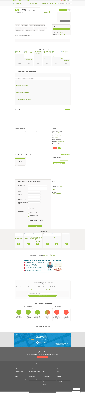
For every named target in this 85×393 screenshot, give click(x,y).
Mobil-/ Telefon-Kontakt (22, 199)
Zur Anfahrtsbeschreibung (57, 190)
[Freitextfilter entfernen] (69, 3)
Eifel (56, 141)
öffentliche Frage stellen (43, 295)
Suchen (71, 3)
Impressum (45, 368)
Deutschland (56, 137)
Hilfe (65, 0)
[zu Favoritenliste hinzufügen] (16, 13)
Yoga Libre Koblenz (56, 58)
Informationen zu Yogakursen (22, 85)
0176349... (57, 32)
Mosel (59, 141)
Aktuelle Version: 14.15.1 (51, 392)
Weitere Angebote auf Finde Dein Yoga (24, 99)
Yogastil (18, 82)
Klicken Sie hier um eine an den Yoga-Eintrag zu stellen (43, 289)
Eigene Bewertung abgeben (66, 154)
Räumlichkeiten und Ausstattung (22, 92)
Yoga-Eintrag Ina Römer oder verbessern (47, 318)
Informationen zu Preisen (34, 215)
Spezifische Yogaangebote (21, 89)
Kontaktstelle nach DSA (46, 376)
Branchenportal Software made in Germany (35, 392)
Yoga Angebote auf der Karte (19, 368)
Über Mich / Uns (19, 96)
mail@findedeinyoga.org (62, 381)
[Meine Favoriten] (55, 3)
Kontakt (31, 381)
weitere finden (28, 317)
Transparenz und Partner (47, 381)
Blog (40, 3)
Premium (68, 50)
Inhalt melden (52, 255)
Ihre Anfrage (20, 188)
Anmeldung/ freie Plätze (33, 212)
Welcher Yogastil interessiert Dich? (23, 203)
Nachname (20, 194)
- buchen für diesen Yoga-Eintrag (66, 317)
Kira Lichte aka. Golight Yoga (66, 61)
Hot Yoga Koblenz (29, 59)
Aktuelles (17, 75)
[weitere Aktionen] (69, 10)
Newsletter (59, 376)
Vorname (19, 191)
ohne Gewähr (45, 255)
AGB (44, 371)
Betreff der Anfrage (21, 185)
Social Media (18, 103)
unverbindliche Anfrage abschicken (35, 226)
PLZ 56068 (58, 132)
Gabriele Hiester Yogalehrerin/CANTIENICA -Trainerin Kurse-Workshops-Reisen (47, 58)
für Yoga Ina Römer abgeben (19, 317)
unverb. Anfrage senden (63, 9)
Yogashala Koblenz (47, 237)
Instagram (59, 371)
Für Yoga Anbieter (50, 3)
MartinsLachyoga (19, 55)
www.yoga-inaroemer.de (61, 34)
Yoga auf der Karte (56, 30)
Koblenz (56, 134)
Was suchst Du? (21, 211)
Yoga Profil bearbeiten (32, 368)
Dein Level (20, 205)
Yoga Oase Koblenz (56, 237)
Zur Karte (54, 189)
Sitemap (44, 384)
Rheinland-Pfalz (59, 135)
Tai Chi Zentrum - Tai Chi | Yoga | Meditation (19, 238)
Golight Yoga (38, 53)
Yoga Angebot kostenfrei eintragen (34, 371)
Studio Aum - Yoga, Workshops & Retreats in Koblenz (28, 238)
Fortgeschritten (32, 208)
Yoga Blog (16, 376)
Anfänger (31, 207)
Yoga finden (32, 3)
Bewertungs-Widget (32, 376)
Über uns (44, 3)
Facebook (58, 368)
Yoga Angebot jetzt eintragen (43, 357)
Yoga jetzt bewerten (59, 163)
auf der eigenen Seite (56, 317)
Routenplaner (68, 109)
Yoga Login (62, 0)
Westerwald (62, 141)
